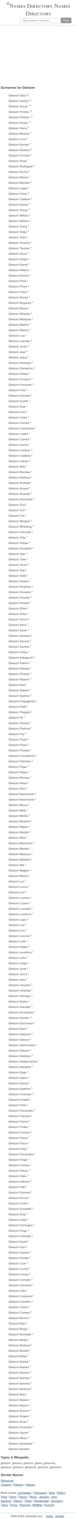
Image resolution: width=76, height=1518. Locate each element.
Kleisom (18, 1485)
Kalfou (61, 1493)
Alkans (17, 1501)
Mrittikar (37, 1505)
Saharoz (6, 1501)
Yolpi (4, 1497)
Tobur (4, 1505)
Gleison (30, 1485)
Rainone (25, 1505)
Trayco (22, 1497)
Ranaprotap (41, 1501)
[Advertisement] (37, 55)
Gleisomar (7, 1481)
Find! (66, 20)
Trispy (28, 1501)
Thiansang (40, 1493)
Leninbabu (24, 1493)
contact (59, 1516)
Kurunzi (49, 1505)
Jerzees (44, 1497)
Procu (13, 1505)
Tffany (33, 1497)
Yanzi (12, 1497)
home (49, 1516)
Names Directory (48, 9)
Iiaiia (52, 1493)
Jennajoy (56, 1501)
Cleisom (6, 1485)
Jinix (54, 1497)
